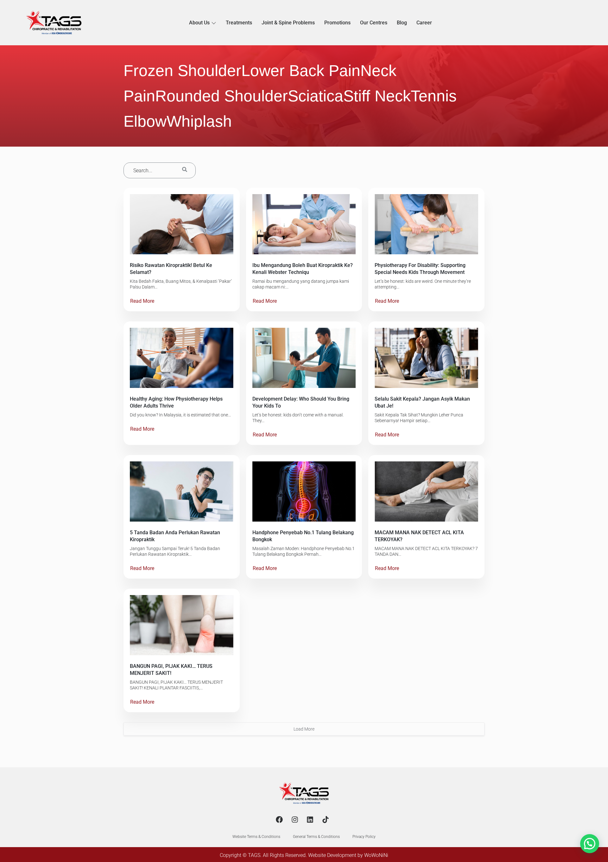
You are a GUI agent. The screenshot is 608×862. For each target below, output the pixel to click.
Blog (402, 23)
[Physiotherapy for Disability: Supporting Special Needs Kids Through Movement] (426, 224)
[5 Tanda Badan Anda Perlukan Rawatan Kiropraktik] (181, 491)
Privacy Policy (364, 836)
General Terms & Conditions (316, 836)
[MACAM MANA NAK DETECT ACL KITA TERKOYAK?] (426, 491)
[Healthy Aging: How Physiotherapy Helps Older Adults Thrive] (181, 358)
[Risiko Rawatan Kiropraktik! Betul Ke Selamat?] (181, 224)
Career (424, 23)
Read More (142, 301)
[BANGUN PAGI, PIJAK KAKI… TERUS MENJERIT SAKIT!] (181, 625)
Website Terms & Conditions (256, 836)
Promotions (337, 23)
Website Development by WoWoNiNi (348, 855)
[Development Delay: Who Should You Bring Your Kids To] (304, 358)
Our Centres (373, 23)
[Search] (185, 170)
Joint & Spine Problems (288, 23)
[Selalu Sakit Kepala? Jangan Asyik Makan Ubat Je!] (426, 358)
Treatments (239, 23)
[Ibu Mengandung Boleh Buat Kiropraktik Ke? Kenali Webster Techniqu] (304, 224)
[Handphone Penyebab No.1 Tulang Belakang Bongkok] (304, 491)
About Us (199, 23)
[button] (589, 843)
